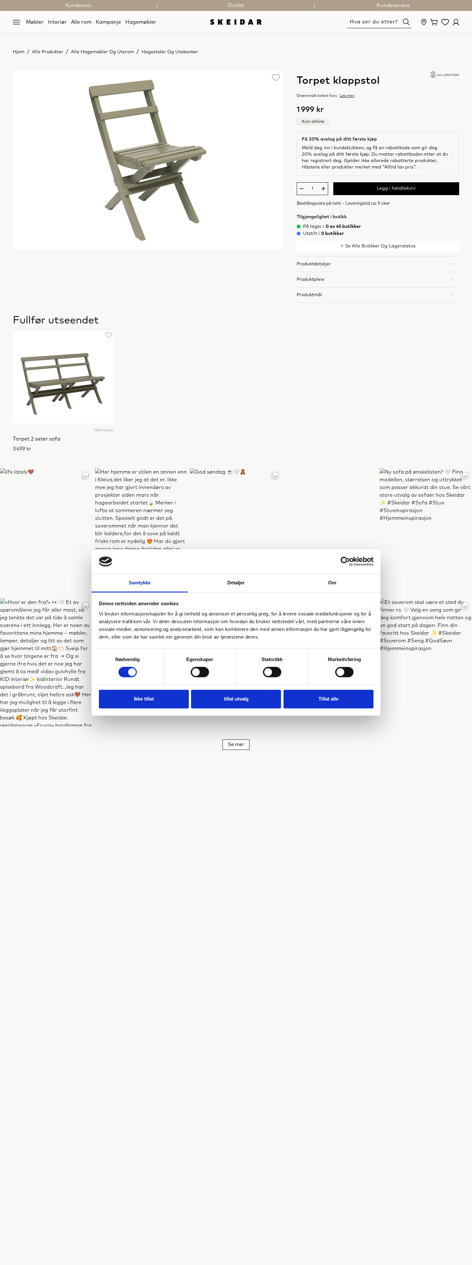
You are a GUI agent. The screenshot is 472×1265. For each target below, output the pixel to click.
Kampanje (108, 21)
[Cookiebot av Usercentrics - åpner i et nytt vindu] (345, 561)
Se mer (236, 744)
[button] (378, 264)
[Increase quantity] (323, 188)
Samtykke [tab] (140, 582)
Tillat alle (328, 698)
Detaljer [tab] (236, 582)
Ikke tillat (144, 698)
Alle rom (81, 21)
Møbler (35, 21)
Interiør (57, 21)
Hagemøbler (140, 21)
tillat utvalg (236, 698)
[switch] (200, 672)
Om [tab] (332, 582)
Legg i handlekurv (396, 188)
